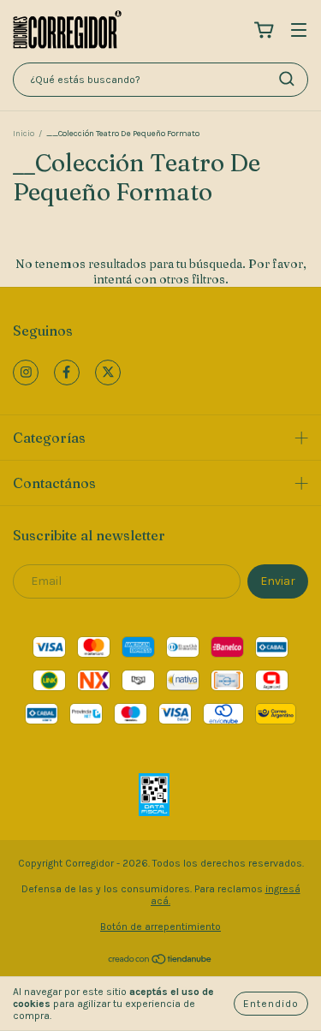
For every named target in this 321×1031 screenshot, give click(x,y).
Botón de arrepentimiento (160, 927)
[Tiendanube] (160, 962)
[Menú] (298, 31)
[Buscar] (286, 78)
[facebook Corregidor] (67, 372)
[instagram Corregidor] (26, 372)
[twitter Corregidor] (108, 372)
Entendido (271, 1004)
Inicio (23, 133)
